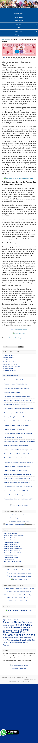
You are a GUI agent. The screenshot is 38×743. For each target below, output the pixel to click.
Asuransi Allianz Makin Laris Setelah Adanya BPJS (18, 499)
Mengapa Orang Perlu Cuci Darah (14, 417)
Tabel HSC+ (6, 359)
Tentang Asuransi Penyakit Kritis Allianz (15, 404)
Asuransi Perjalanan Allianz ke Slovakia (15, 384)
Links (9, 677)
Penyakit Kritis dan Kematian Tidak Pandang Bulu (18, 400)
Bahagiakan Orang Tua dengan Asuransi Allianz (18, 486)
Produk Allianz (26, 17)
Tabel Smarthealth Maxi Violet (11, 366)
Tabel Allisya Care (8, 368)
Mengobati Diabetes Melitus (12, 392)
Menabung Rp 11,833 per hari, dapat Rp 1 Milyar (18, 462)
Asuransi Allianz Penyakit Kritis (13, 548)
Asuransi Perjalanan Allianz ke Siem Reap (16, 445)
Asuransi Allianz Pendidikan (12, 546)
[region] (19, 51)
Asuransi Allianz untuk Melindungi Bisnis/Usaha (18, 454)
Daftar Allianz (26, 31)
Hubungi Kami (26, 35)
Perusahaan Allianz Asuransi (12, 561)
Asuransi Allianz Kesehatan (12, 542)
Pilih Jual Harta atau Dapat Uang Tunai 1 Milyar (18, 433)
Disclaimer (24, 677)
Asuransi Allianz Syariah (11, 557)
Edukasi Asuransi (9, 559)
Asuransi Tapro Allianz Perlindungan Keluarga (17, 474)
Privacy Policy (16, 677)
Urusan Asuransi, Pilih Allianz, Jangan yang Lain (18, 449)
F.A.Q (27, 28)
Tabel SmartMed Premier (10, 364)
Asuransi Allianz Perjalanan (17, 338)
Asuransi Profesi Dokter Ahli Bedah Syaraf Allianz (18, 421)
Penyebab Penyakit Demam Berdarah (15, 458)
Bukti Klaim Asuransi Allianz (10, 375)
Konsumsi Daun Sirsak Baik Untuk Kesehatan (17, 491)
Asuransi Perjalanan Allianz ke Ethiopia (15, 470)
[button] (19, 49)
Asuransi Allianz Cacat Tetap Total (14, 535)
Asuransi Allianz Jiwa (10, 538)
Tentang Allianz (25, 20)
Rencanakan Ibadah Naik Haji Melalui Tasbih (17, 396)
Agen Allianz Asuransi (10, 533)
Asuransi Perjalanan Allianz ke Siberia (15, 380)
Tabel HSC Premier (8, 357)
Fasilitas (26, 24)
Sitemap (4, 677)
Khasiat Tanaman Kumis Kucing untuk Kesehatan (18, 495)
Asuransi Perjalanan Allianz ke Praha (15, 429)
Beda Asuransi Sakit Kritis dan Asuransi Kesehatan (19, 408)
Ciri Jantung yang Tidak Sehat (13, 437)
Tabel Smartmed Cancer (10, 362)
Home (19, 10)
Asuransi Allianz (19, 4)
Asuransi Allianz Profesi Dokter (13, 553)
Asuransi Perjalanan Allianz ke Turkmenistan (17, 466)
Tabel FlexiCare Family (9, 370)
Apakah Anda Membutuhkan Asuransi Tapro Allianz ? (19, 441)
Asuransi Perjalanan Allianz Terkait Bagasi (16, 425)
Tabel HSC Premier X (9, 355)
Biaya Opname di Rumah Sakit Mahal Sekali (17, 478)
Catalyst (33, 679)
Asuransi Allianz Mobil (10, 544)
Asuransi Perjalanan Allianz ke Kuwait (15, 413)
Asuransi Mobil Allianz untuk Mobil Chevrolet (17, 482)
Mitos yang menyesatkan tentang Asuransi (16, 388)
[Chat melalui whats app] (19, 333)
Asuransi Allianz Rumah (11, 555)
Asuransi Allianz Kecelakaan (12, 540)
